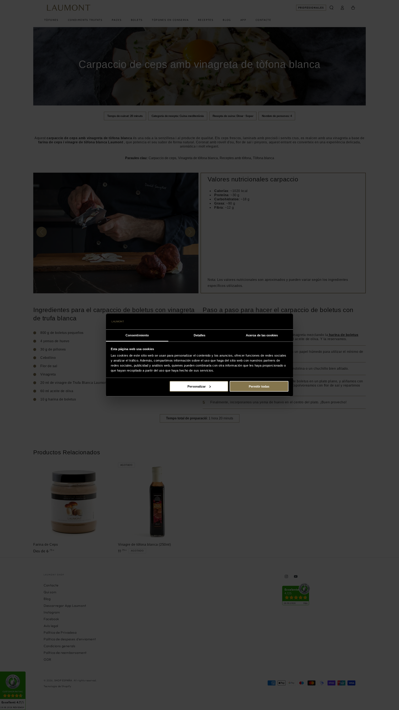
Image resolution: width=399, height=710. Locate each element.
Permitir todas (259, 386)
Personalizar (196, 386)
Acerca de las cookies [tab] (262, 335)
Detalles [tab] (200, 335)
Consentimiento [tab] (137, 335)
